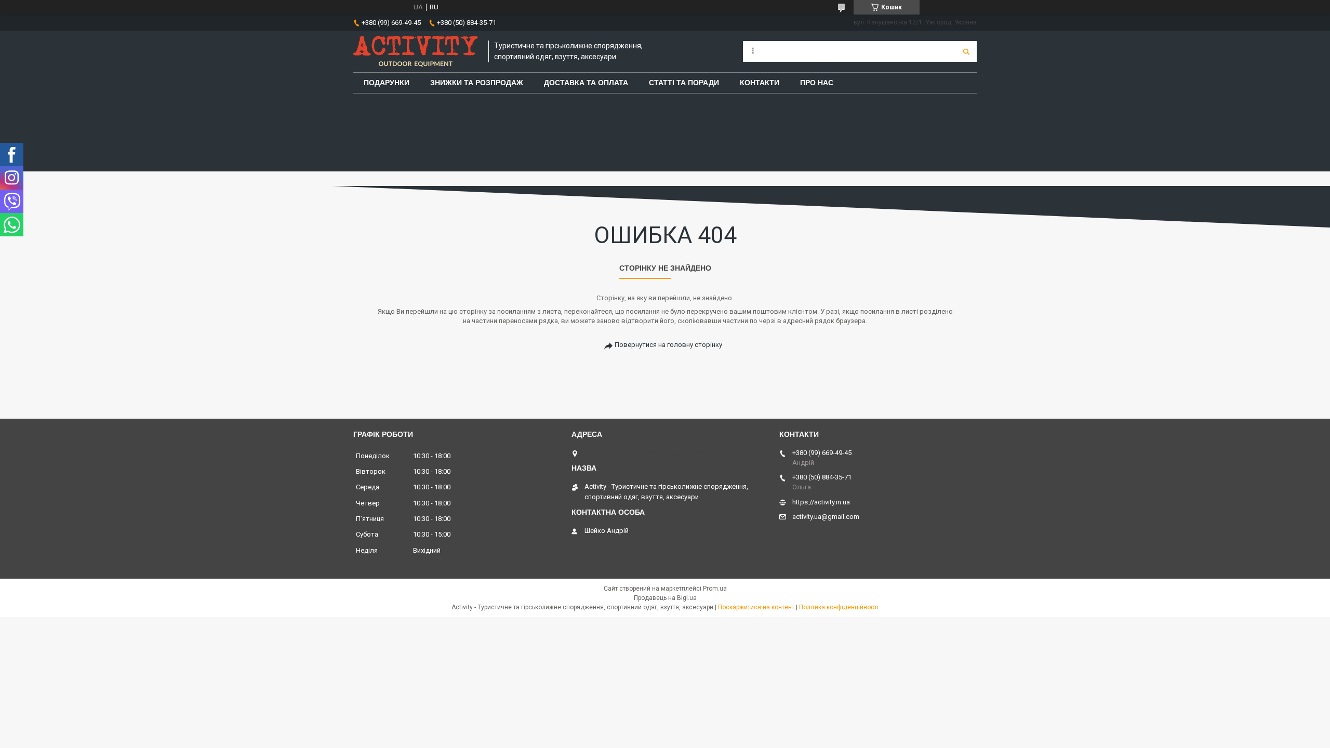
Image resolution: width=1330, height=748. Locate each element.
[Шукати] (966, 51)
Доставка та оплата (586, 82)
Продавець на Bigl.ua (665, 598)
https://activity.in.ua (821, 502)
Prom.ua (715, 588)
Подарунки (386, 82)
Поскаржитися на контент (756, 607)
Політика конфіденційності (839, 607)
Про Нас (816, 82)
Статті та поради (684, 82)
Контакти (759, 82)
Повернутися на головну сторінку (668, 345)
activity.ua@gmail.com (825, 516)
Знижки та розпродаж (476, 82)
